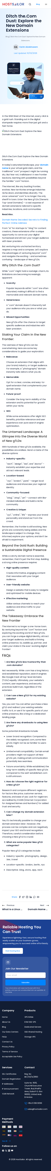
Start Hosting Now (12, 951)
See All (4, 1141)
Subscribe (25, 982)
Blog (38, 4)
